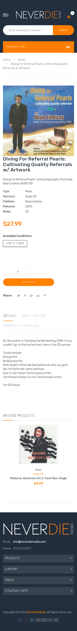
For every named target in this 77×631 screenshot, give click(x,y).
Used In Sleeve (15, 243)
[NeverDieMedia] (38, 14)
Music (38, 469)
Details (9, 316)
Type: (6, 191)
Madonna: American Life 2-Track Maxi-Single (38, 478)
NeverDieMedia (36, 612)
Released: (9, 206)
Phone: (7, 548)
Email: (6, 541)
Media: (7, 211)
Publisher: (9, 201)
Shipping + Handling (21, 326)
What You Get (34, 316)
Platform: (9, 196)
